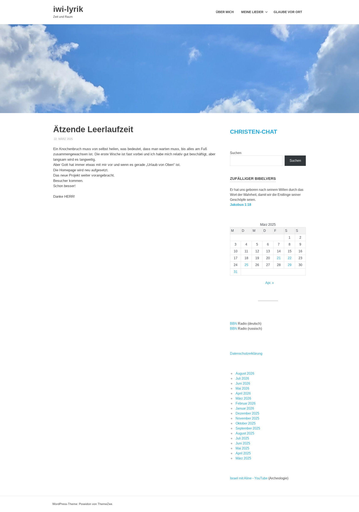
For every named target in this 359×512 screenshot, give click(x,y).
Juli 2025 (242, 438)
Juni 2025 (243, 443)
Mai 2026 (242, 388)
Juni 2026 (243, 383)
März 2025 (243, 458)
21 (279, 258)
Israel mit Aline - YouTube (249, 478)
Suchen (235, 153)
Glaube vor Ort (288, 12)
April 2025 (243, 453)
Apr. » (269, 283)
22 (289, 258)
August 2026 (245, 373)
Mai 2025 (242, 448)
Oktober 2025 (246, 423)
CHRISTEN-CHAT (253, 131)
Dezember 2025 (247, 413)
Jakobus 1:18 (240, 204)
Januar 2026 (245, 408)
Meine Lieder (252, 12)
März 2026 (243, 398)
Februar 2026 (246, 403)
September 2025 (248, 428)
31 (235, 272)
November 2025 (247, 418)
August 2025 (245, 433)
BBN (233, 323)
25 (246, 265)
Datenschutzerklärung (246, 353)
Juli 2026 (242, 378)
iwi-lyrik (68, 9)
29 (289, 265)
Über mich (225, 12)
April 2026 (243, 393)
